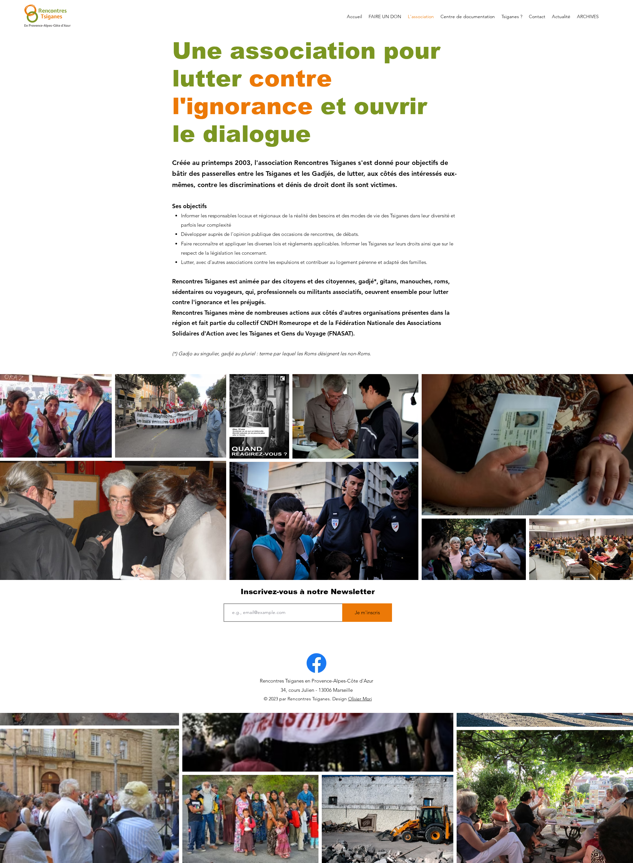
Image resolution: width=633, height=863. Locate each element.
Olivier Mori (360, 699)
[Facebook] (316, 663)
